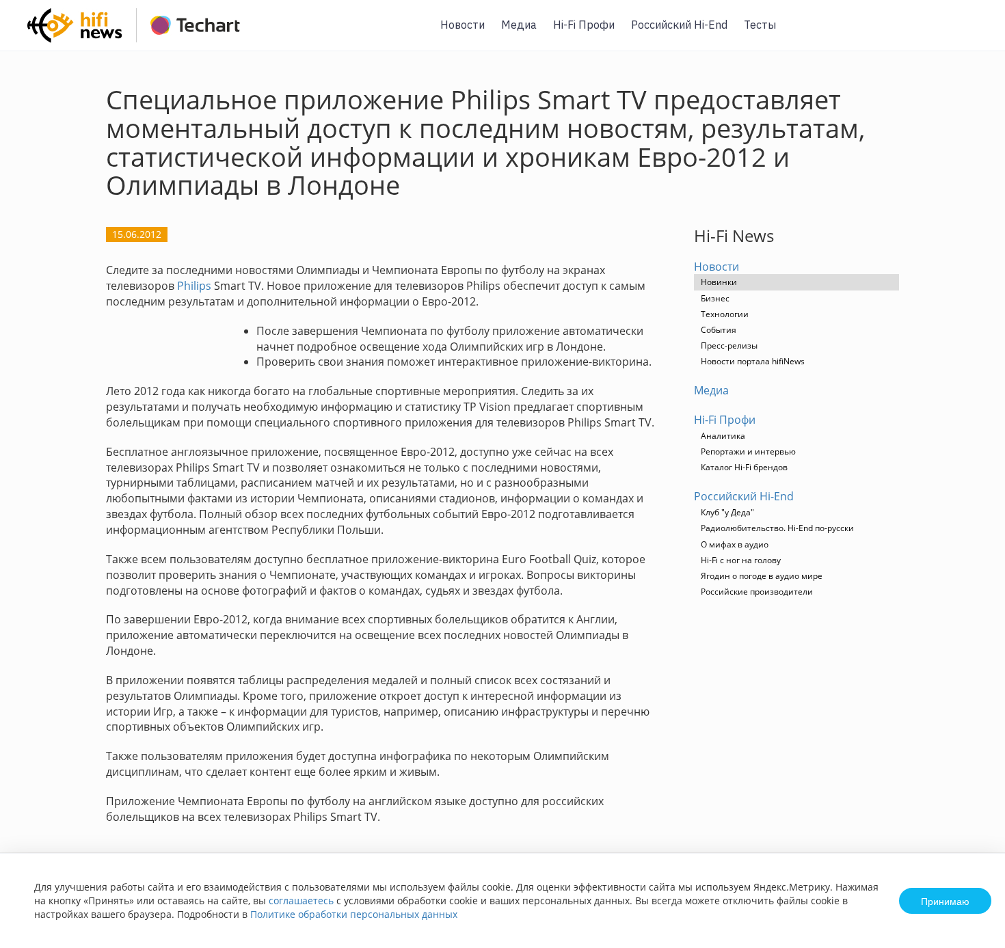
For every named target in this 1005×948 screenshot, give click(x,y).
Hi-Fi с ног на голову (741, 560)
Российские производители (757, 591)
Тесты (760, 24)
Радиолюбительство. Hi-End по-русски (777, 528)
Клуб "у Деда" (727, 512)
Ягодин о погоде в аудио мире (761, 576)
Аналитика (723, 436)
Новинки (719, 282)
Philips (194, 285)
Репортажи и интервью (748, 451)
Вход (973, 33)
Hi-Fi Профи (584, 24)
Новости (462, 24)
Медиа (519, 24)
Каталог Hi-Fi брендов (744, 467)
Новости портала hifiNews (753, 361)
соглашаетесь (301, 900)
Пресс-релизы (729, 345)
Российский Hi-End (679, 24)
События (718, 330)
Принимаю (945, 901)
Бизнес (715, 298)
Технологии (725, 314)
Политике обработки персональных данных (353, 914)
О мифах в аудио (734, 544)
